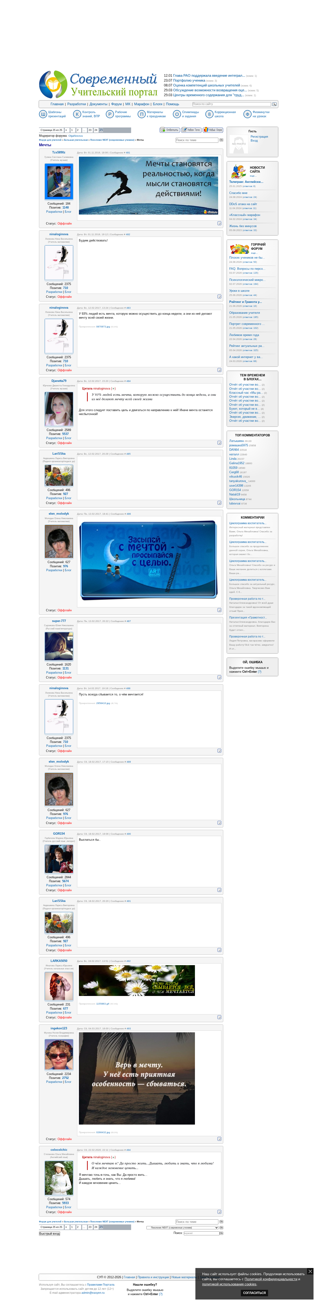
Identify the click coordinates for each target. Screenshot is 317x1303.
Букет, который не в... (244, 408)
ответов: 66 (249, 361)
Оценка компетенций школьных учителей (206, 85)
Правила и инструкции (153, 1277)
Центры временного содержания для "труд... (208, 95)
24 (95, 130)
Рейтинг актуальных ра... (247, 346)
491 (129, 901)
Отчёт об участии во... (245, 384)
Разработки (76, 104)
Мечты (140, 140)
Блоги (157, 104)
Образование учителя (244, 312)
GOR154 (235, 490)
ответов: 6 (249, 186)
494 (128, 1150)
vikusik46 (235, 476)
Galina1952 (236, 463)
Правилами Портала (100, 1284)
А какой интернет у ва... (246, 357)
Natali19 (234, 494)
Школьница (237, 499)
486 (129, 514)
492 (128, 961)
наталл (234, 454)
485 (128, 454)
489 (129, 762)
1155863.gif (102, 1003)
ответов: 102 (250, 328)
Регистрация (259, 136)
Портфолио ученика (189, 80)
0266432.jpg (103, 1132)
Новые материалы (184, 1277)
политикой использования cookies (229, 1284)
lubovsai (234, 503)
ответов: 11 (249, 208)
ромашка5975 (238, 445)
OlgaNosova (75, 135)
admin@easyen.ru (93, 1292)
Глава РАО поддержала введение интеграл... (209, 75)
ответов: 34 (249, 219)
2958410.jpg (103, 703)
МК (127, 104)
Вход (254, 140)
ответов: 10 (249, 306)
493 (129, 1028)
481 (128, 152)
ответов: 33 (249, 230)
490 (129, 834)
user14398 (236, 485)
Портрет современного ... (247, 324)
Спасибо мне (238, 193)
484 (128, 381)
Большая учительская (76, 140)
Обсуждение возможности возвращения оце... (210, 90)
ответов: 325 (250, 350)
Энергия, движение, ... (245, 416)
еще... (253, 175)
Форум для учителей (50, 140)
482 (128, 234)
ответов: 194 (250, 284)
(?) (259, 671)
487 (129, 621)
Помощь (172, 104)
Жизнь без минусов (243, 226)
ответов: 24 (249, 197)
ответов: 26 (249, 339)
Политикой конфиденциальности (271, 1279)
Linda (232, 458)
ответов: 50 (249, 262)
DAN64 (234, 449)
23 (90, 130)
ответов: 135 (250, 273)
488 (128, 688)
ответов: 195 (250, 317)
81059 (233, 467)
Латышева (236, 441)
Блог (68, 211)
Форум (116, 104)
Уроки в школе (239, 290)
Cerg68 (234, 472)
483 (128, 308)
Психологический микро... (247, 280)
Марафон (141, 104)
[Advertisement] (158, 34)
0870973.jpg (103, 326)
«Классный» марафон (244, 215)
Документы (98, 104)
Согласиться (254, 1293)
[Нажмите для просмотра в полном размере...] (137, 995)
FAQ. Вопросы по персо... (247, 268)
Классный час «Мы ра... (246, 392)
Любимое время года (244, 335)
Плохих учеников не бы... (247, 257)
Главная (57, 104)
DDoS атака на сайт (243, 204)
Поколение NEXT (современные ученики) (112, 140)
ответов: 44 (249, 295)
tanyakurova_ (238, 481)
